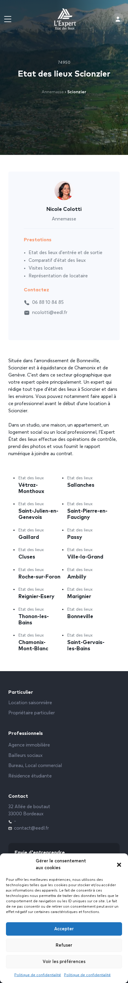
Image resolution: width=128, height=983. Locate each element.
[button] (119, 865)
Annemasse (53, 92)
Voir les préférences (64, 961)
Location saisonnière (30, 703)
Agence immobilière (29, 745)
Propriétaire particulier (31, 713)
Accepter (64, 929)
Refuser (64, 945)
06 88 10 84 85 (48, 302)
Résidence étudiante (30, 776)
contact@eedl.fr (31, 828)
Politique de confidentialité (37, 975)
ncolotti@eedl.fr (49, 312)
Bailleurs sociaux (25, 755)
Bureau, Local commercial (35, 765)
